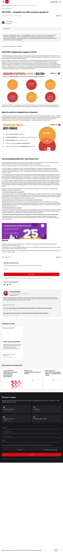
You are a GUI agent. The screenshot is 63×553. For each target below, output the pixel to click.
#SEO (3, 8)
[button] (31, 29)
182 (18, 295)
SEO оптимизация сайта (19, 66)
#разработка (8, 8)
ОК (55, 550)
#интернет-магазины (10, 354)
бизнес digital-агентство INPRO (11, 60)
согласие (20, 449)
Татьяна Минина (14, 292)
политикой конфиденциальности (46, 278)
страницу (24, 248)
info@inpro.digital (11, 252)
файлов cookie (38, 550)
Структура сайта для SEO (11, 341)
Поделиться (58, 15)
